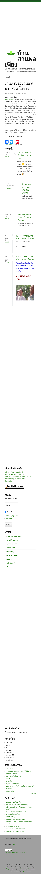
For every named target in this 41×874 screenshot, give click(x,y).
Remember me (11, 512)
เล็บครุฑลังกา (10, 791)
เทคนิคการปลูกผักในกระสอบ (15, 819)
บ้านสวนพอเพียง (20, 59)
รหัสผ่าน (8, 505)
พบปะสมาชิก (9, 99)
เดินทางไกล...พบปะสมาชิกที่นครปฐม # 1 (18, 476)
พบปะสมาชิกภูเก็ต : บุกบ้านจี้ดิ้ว (15, 479)
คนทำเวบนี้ (10, 559)
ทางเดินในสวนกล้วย (12, 774)
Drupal (14, 844)
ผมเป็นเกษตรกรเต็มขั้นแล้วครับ (16, 812)
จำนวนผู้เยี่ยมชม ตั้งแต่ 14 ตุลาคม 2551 (16, 852)
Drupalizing (9, 869)
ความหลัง (9, 789)
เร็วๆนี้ (8, 779)
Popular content (12, 555)
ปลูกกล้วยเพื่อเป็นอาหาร (14, 776)
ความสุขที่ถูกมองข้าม (13, 814)
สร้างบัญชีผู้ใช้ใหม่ (12, 516)
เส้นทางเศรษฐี (10, 817)
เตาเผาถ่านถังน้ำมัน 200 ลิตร (15, 829)
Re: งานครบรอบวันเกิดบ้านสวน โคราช (24, 155)
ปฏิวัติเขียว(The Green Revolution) (17, 805)
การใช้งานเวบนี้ (12, 540)
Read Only (9, 769)
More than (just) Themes (27, 869)
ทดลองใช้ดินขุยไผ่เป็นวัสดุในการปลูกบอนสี (20, 786)
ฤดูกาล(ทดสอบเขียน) (13, 784)
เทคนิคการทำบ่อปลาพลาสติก (15, 831)
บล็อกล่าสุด (11, 552)
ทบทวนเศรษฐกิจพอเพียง (14, 802)
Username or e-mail (11, 498)
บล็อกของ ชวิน (8, 144)
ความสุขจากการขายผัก (13, 826)
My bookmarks (12, 567)
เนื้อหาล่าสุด (11, 548)
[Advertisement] (20, 24)
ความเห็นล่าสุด (12, 544)
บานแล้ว (9, 781)
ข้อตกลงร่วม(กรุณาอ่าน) (15, 536)
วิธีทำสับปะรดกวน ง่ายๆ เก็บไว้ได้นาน (18, 771)
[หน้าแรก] (11, 54)
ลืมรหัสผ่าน (10, 518)
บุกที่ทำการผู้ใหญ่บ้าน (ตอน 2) (14, 474)
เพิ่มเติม (33, 794)
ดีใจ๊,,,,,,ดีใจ (8, 481)
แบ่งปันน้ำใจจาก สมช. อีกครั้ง (14, 472)
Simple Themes (25, 871)
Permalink (7, 156)
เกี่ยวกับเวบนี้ (11, 563)
